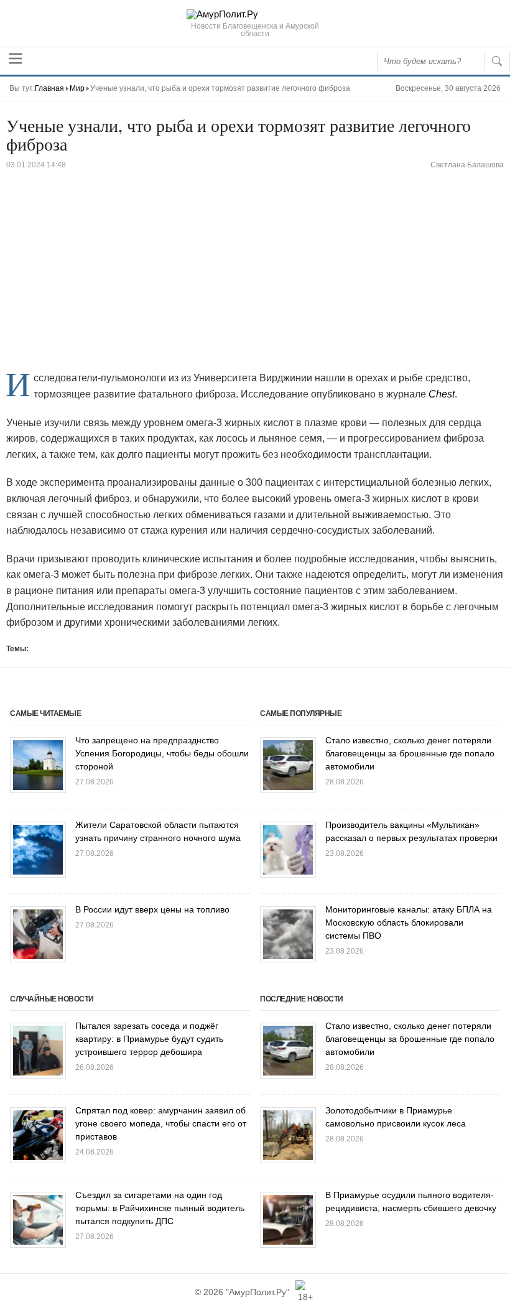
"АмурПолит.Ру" (257, 1292)
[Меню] (15, 58)
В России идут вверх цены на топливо (152, 909)
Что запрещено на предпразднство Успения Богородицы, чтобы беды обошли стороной (162, 753)
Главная (49, 88)
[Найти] (497, 61)
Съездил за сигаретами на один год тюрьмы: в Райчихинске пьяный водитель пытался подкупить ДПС (159, 1208)
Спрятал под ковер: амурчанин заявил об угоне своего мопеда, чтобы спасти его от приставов (160, 1123)
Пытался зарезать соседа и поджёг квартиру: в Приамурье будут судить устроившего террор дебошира (149, 1039)
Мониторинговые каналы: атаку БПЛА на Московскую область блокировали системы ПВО (408, 922)
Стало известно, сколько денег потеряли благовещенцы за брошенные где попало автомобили (409, 753)
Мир (77, 88)
